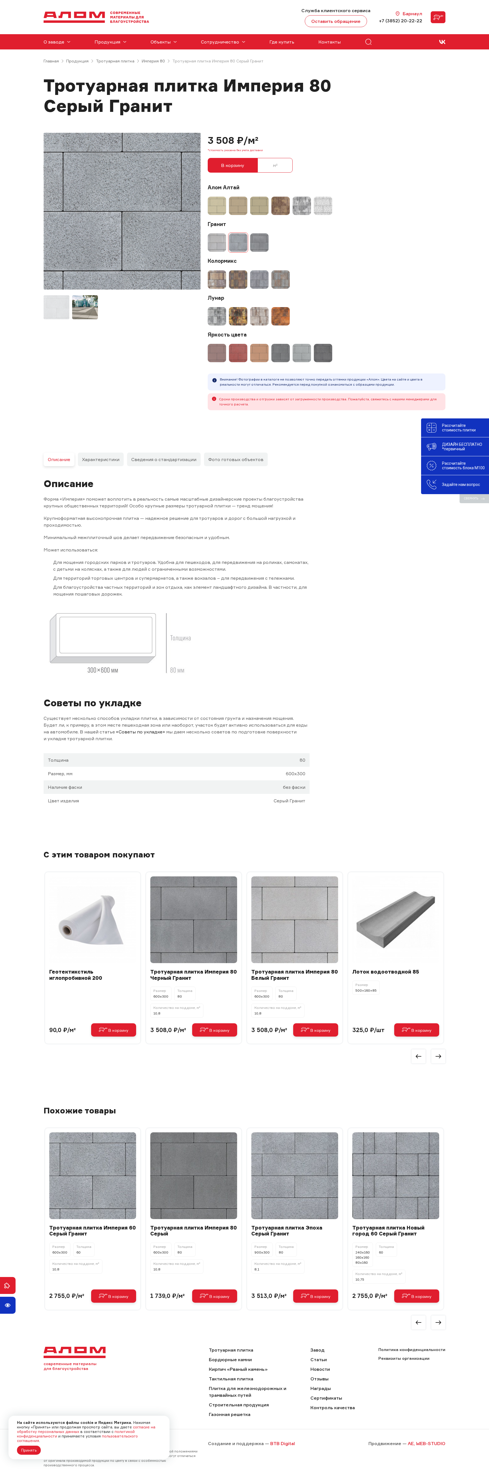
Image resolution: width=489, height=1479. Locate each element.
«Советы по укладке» (140, 732)
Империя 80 (153, 60)
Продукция (77, 60)
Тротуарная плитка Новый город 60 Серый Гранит (388, 1231)
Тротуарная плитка (115, 60)
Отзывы (319, 1379)
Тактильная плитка (231, 1379)
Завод (317, 1350)
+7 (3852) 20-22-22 (400, 20)
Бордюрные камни (230, 1359)
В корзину (232, 165)
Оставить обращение (336, 21)
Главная (51, 60)
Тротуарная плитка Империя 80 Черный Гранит (193, 975)
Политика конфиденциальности (411, 1349)
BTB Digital (282, 1443)
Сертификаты (326, 1398)
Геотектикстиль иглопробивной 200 (75, 975)
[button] (418, 1056)
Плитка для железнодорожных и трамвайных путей (247, 1391)
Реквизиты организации (404, 1358)
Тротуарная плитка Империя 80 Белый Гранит (294, 975)
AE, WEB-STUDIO (426, 1443)
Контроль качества (332, 1407)
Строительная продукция (239, 1405)
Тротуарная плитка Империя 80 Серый (193, 1231)
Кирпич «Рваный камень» (238, 1369)
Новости (320, 1369)
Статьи (318, 1359)
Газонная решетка (229, 1414)
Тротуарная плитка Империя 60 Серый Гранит (92, 1231)
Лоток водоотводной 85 (385, 972)
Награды (320, 1388)
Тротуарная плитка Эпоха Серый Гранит (286, 1231)
